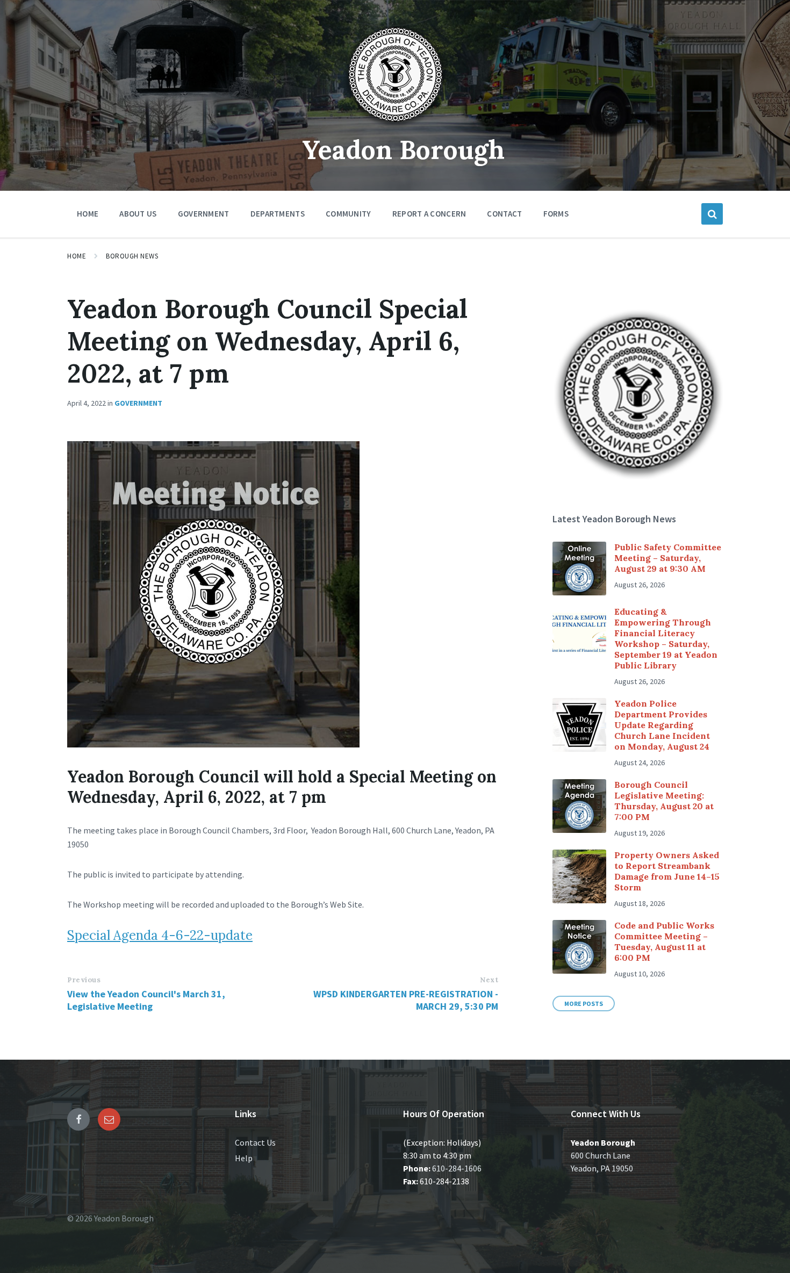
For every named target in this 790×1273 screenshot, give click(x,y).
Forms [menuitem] (556, 213)
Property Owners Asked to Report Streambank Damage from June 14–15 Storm (667, 871)
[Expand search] (712, 214)
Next (489, 979)
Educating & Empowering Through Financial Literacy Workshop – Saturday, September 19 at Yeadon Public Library (665, 638)
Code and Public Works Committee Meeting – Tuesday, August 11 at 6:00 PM (664, 941)
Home (76, 256)
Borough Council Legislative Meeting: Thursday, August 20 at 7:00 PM (664, 800)
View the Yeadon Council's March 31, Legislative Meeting (146, 1000)
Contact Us (255, 1142)
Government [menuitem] (203, 213)
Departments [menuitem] (277, 213)
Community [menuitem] (348, 213)
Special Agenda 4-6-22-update (160, 935)
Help (244, 1158)
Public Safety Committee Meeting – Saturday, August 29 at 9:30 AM (667, 558)
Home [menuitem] (87, 213)
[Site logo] (395, 125)
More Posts (583, 1003)
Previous (83, 979)
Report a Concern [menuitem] (429, 213)
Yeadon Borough (403, 149)
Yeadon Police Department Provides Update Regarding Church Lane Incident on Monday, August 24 (662, 725)
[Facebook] (78, 1119)
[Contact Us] (109, 1119)
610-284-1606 (457, 1168)
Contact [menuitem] (504, 213)
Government (138, 403)
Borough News (132, 256)
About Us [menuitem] (137, 213)
